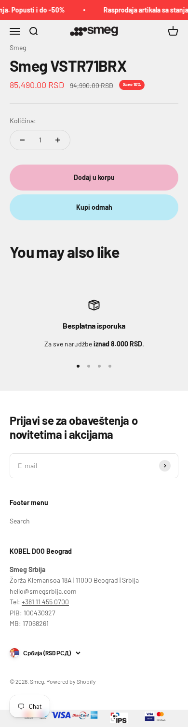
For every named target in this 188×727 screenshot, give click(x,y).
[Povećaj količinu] (58, 140)
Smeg (18, 47)
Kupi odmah (94, 207)
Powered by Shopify (71, 681)
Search (20, 521)
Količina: (23, 120)
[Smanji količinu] (22, 140)
